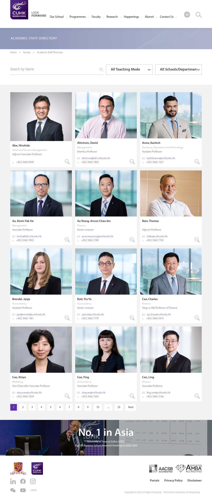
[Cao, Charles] (171, 285)
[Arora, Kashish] (171, 129)
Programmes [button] (78, 17)
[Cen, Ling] (171, 364)
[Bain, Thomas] (171, 207)
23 (119, 407)
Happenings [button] (131, 17)
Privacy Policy (173, 480)
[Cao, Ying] (106, 364)
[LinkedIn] (13, 481)
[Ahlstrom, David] (106, 129)
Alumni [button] (149, 17)
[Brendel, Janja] (41, 285)
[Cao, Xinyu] (41, 364)
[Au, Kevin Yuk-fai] (41, 207)
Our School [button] (57, 17)
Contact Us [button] (167, 17)
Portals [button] (154, 480)
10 (97, 407)
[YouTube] (23, 490)
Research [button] (112, 17)
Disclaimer (194, 480)
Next (130, 407)
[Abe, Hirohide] (41, 129)
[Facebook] (23, 481)
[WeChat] (13, 490)
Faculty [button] (96, 17)
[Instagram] (33, 481)
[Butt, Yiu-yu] (106, 285)
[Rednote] (33, 490)
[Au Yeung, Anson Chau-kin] (106, 207)
